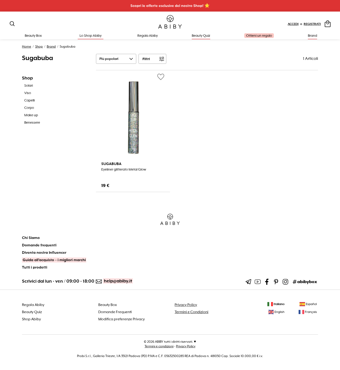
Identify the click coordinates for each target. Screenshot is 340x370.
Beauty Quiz (201, 36)
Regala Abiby (147, 36)
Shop (39, 46)
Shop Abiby (31, 319)
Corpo (29, 108)
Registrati (312, 24)
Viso (27, 93)
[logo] (170, 22)
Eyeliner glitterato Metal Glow (123, 169)
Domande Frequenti (115, 312)
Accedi (293, 24)
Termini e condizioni (159, 346)
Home (26, 46)
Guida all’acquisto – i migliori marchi (54, 260)
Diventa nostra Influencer (44, 252)
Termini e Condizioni (191, 312)
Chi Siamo (31, 237)
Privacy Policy (186, 305)
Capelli (29, 100)
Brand (312, 36)
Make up (31, 115)
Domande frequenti (39, 245)
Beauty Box (107, 305)
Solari (28, 85)
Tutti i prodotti (34, 267)
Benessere (32, 122)
